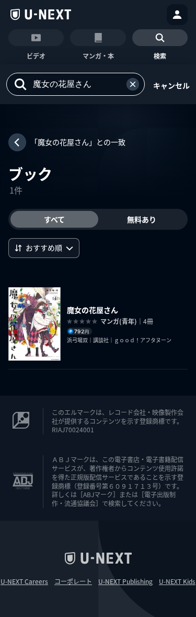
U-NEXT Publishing (125, 581)
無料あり (141, 219)
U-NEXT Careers (24, 581)
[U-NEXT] (40, 14)
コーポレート (73, 581)
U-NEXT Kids (177, 581)
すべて (54, 219)
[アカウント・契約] (177, 14)
